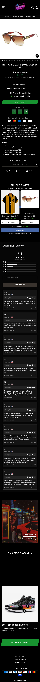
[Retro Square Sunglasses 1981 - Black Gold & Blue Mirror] (10, 578)
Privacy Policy (20, 662)
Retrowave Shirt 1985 (10, 216)
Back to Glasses (21, 642)
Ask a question (20, 164)
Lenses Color (19, 84)
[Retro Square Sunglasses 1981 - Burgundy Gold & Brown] (3, 578)
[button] (20, 72)
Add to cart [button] (20, 230)
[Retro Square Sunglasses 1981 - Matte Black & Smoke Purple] (12, 578)
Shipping (16, 77)
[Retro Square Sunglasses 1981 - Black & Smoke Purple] (8, 578)
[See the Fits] (20, 521)
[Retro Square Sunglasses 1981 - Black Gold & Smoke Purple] (5, 578)
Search (20, 653)
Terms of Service (20, 659)
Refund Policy (20, 656)
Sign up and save (19, 668)
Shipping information (20, 160)
